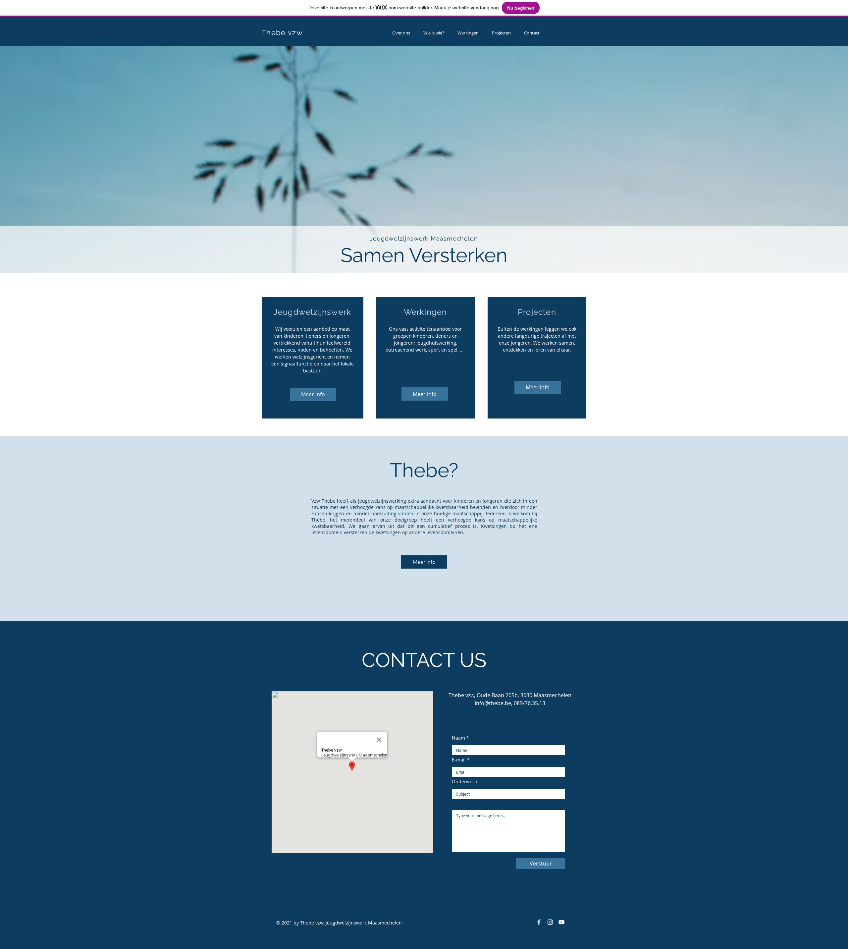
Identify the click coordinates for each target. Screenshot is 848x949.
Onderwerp (464, 781)
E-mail (459, 759)
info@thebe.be (493, 703)
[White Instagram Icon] (550, 922)
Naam (458, 738)
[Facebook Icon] (539, 922)
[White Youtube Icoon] (561, 922)
